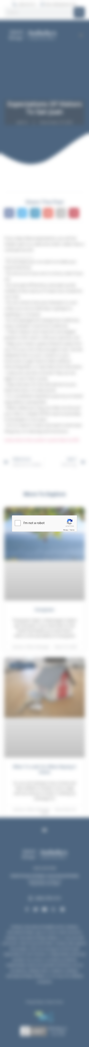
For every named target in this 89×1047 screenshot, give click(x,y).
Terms (72, 530)
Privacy (65, 530)
